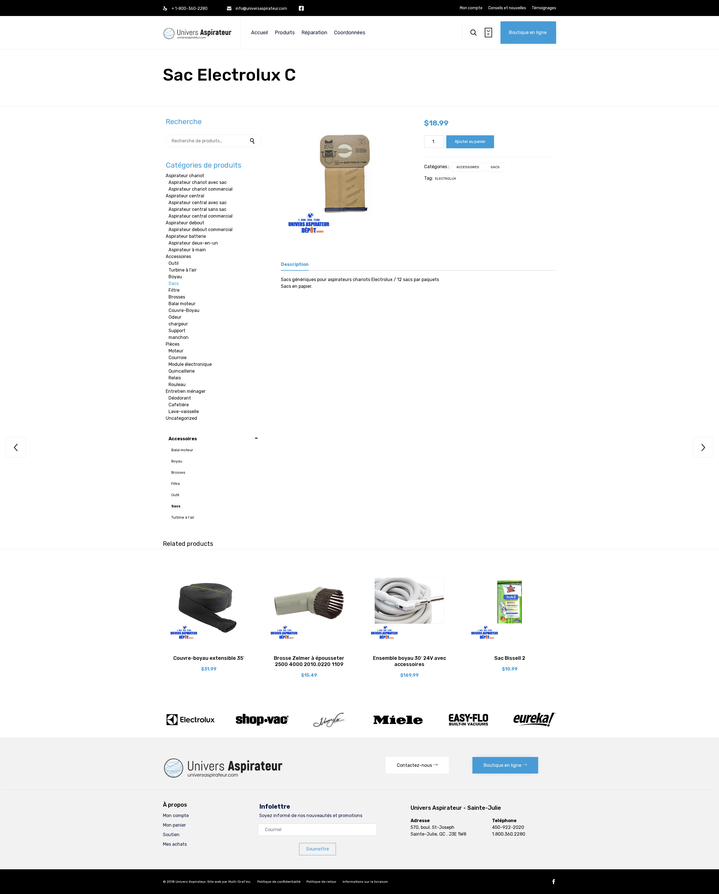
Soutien (171, 834)
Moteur (176, 351)
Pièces (172, 344)
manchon (178, 337)
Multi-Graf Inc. (239, 882)
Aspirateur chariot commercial (201, 189)
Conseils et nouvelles (507, 8)
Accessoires (467, 167)
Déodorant (180, 398)
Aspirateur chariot (185, 175)
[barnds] (359, 727)
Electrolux (445, 179)
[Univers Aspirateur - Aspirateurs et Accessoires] (197, 28)
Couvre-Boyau (184, 310)
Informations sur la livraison (365, 882)
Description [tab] (295, 264)
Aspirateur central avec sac (198, 202)
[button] (528, 32)
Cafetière (179, 404)
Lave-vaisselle (184, 411)
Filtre (174, 290)
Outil (174, 263)
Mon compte (471, 8)
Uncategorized (181, 418)
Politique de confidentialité (279, 882)
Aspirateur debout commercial (201, 229)
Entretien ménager (186, 391)
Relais (175, 377)
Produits (285, 32)
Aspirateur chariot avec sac (198, 182)
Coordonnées (349, 32)
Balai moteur (182, 303)
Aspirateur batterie (186, 236)
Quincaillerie (182, 371)
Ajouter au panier (470, 141)
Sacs (495, 167)
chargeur (178, 324)
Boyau (175, 276)
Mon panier (174, 825)
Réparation (314, 32)
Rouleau (177, 384)
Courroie (177, 357)
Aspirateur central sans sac (197, 209)
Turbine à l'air (183, 270)
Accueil (259, 32)
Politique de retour (321, 882)
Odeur (175, 317)
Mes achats (175, 844)
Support (177, 330)
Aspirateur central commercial (201, 216)
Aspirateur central (185, 196)
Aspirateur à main (187, 249)
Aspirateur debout (185, 222)
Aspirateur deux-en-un (193, 243)
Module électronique (190, 364)
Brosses (177, 297)
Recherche (252, 140)
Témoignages (544, 8)
